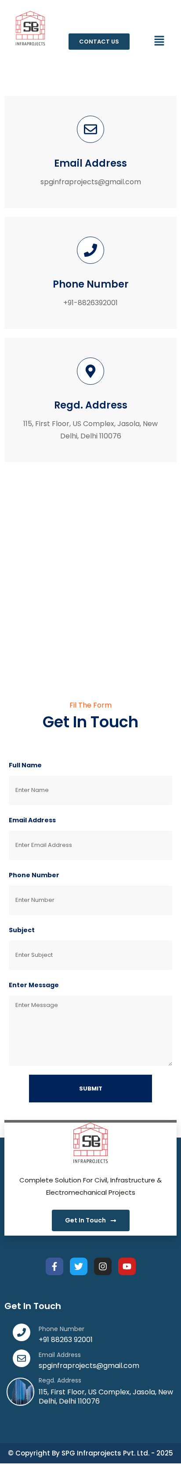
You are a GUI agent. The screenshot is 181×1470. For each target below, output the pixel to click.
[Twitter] (78, 1266)
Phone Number (34, 875)
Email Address (32, 820)
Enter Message (34, 985)
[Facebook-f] (54, 1266)
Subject (22, 930)
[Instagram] (103, 1266)
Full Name (25, 765)
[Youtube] (127, 1266)
